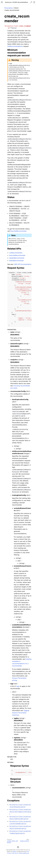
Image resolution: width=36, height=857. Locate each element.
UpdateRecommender (16, 258)
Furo (28, 851)
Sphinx (14, 851)
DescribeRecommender (18, 231)
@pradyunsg (22, 851)
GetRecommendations (15, 46)
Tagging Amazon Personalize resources (20, 713)
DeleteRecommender (16, 260)
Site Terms (15, 853)
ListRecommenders (15, 253)
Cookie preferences (24, 853)
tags (17, 686)
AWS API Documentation (22, 264)
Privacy (9, 853)
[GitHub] (18, 847)
